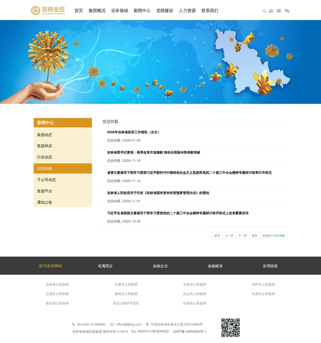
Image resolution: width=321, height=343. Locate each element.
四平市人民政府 (263, 284)
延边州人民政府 (57, 303)
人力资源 (187, 10)
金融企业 (160, 265)
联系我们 (209, 10)
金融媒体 (215, 265)
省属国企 (105, 265)
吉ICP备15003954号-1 (189, 331)
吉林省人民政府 (57, 284)
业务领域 (119, 10)
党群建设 (164, 10)
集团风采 (44, 145)
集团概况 (97, 10)
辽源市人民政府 (57, 293)
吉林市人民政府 (194, 284)
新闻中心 (142, 10)
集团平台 (44, 191)
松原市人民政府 (263, 293)
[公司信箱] (271, 10)
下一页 (242, 235)
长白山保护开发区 (126, 303)
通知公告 (44, 202)
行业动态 (44, 157)
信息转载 (44, 168)
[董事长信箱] (279, 10)
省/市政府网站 (50, 265)
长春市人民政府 (126, 284)
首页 (78, 10)
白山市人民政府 (194, 293)
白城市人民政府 (194, 303)
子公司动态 (46, 179)
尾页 (254, 235)
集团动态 (44, 134)
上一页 (229, 235)
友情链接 (270, 265)
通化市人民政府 (126, 293)
